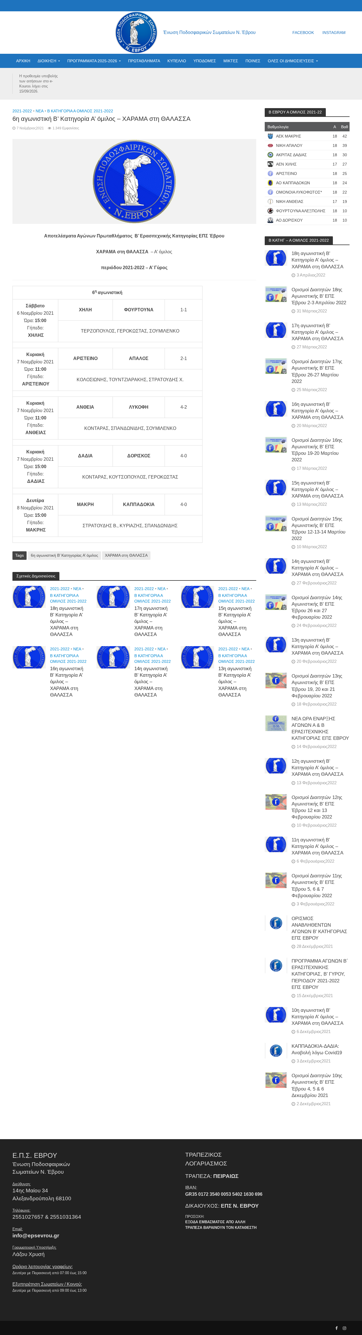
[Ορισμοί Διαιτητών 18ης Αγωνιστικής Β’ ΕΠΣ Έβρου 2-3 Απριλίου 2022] (276, 294)
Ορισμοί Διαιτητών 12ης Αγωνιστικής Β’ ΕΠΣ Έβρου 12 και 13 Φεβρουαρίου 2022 (317, 807)
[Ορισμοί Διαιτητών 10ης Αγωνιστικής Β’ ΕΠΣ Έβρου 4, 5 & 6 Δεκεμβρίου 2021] (276, 1080)
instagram (334, 32)
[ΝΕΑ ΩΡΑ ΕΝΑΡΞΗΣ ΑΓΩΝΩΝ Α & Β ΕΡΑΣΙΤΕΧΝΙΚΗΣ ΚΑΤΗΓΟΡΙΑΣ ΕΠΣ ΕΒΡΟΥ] (276, 723)
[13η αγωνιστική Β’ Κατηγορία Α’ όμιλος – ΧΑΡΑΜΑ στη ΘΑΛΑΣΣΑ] (197, 657)
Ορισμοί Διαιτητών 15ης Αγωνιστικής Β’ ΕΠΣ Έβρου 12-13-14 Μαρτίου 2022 (318, 528)
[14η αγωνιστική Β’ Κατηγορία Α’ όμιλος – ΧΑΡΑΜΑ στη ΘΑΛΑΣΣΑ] (113, 657)
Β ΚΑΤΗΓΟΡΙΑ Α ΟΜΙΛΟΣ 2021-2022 (80, 111)
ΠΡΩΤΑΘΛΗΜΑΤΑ (144, 61)
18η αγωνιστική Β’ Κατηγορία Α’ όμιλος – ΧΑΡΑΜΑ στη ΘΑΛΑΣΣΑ (66, 621)
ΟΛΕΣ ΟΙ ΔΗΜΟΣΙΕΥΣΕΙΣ (291, 61)
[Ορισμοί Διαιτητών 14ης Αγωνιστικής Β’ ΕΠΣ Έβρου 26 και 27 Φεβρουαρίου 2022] (276, 602)
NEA (40, 111)
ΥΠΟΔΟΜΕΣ (204, 61)
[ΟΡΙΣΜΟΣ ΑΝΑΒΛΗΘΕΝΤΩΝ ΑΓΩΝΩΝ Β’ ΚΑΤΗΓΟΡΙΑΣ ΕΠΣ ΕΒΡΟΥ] (276, 923)
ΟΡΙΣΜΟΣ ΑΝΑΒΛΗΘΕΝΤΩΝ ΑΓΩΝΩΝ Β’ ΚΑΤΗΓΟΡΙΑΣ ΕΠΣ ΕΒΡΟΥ (319, 928)
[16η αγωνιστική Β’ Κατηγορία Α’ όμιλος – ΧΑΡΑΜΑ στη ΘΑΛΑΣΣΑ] (29, 657)
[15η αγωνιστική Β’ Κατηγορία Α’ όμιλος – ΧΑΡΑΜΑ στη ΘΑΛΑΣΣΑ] (197, 596)
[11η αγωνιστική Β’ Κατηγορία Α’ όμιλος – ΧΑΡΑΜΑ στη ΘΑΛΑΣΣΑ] (276, 844)
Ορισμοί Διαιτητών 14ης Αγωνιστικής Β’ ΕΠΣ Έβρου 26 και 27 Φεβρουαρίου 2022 (317, 607)
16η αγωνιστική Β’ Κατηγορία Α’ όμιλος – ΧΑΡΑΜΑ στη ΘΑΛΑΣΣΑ (66, 681)
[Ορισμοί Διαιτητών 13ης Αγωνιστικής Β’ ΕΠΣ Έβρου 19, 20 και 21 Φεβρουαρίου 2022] (276, 680)
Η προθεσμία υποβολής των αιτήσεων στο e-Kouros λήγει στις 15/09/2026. (38, 83)
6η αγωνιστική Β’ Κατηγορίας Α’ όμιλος (64, 555)
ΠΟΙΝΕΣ (252, 61)
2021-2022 (22, 111)
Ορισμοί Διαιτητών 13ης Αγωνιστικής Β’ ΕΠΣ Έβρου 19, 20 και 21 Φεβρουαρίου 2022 (317, 685)
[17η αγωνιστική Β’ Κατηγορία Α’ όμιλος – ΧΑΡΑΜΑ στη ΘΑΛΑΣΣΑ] (113, 596)
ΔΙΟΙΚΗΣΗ (47, 61)
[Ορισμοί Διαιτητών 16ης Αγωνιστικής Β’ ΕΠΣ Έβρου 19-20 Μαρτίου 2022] (276, 444)
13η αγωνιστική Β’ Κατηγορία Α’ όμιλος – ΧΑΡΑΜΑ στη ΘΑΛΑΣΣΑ (234, 681)
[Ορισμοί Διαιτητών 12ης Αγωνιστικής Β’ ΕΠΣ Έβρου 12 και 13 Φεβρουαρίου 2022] (276, 802)
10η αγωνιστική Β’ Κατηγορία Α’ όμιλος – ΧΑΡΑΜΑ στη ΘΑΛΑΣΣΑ (317, 1017)
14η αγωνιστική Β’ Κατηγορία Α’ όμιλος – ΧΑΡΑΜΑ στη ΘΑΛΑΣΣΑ (150, 681)
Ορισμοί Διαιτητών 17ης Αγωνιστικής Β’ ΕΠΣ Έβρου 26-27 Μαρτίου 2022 (317, 371)
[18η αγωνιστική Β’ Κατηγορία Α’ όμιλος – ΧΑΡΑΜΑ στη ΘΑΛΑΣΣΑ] (29, 596)
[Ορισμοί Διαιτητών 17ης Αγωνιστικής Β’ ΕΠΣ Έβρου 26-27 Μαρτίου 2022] (276, 366)
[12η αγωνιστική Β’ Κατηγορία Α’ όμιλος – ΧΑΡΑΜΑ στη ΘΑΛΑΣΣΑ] (276, 765)
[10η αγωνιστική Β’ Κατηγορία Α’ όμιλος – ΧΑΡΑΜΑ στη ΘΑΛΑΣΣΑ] (276, 1014)
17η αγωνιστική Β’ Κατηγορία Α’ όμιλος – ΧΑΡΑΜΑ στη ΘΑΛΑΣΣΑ (150, 621)
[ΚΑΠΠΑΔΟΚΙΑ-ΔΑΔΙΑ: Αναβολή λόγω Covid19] (276, 1050)
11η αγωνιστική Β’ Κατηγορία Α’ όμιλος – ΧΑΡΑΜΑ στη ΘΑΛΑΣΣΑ (317, 846)
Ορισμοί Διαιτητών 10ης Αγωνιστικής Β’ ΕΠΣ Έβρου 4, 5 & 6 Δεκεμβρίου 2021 (317, 1085)
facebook (303, 32)
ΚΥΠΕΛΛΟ (176, 61)
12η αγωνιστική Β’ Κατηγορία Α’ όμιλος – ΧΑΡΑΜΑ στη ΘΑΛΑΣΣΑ (317, 767)
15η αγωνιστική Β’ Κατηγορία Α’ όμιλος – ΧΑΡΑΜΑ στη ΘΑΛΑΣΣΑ (234, 621)
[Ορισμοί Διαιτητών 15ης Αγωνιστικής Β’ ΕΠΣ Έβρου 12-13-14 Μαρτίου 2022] (276, 523)
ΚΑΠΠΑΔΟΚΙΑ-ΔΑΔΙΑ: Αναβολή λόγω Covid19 (317, 1049)
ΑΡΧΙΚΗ (23, 61)
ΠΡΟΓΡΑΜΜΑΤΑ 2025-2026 (92, 61)
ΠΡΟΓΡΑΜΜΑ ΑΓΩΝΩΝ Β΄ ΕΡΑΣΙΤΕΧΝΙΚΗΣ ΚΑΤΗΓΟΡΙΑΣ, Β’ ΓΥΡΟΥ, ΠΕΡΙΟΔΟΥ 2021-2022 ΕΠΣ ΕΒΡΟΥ (320, 974)
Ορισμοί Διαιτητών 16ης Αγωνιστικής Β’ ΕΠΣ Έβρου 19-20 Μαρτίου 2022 (317, 450)
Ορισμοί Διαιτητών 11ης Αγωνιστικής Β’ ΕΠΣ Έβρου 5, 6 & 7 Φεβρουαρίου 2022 (317, 885)
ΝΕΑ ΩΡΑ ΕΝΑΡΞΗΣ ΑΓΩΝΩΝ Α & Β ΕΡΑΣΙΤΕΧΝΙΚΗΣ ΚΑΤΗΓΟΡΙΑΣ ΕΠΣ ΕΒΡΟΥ (320, 728)
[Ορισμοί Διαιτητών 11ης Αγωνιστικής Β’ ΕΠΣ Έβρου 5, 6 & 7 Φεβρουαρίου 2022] (276, 880)
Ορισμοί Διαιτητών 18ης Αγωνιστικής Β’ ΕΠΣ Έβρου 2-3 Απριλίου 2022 (319, 296)
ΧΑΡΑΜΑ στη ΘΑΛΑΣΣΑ (126, 555)
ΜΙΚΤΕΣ (230, 61)
